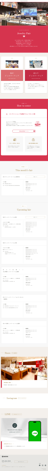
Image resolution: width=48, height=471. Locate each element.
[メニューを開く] (2, 1)
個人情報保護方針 (4, 465)
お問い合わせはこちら (21, 461)
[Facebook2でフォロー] (39, 465)
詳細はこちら (35, 176)
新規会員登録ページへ (24, 131)
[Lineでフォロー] (45, 465)
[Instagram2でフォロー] (42, 465)
